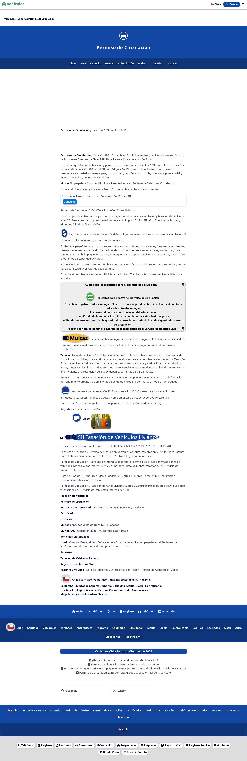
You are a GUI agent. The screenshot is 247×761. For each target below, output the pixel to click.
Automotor (85, 745)
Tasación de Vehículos (74, 495)
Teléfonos (27, 745)
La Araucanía (153, 586)
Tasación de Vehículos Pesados (79, 558)
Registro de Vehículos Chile (77, 564)
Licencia (95, 63)
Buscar (234, 4)
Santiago (86, 579)
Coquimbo (66, 586)
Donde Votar (110, 752)
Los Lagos (78, 590)
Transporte (232, 710)
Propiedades (128, 745)
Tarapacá (114, 579)
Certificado (85, 316)
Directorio (168, 611)
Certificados (68, 513)
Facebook (70, 690)
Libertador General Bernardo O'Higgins (100, 586)
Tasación (157, 63)
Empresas (149, 745)
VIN (112, 611)
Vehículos (15, 3)
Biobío (140, 586)
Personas (64, 745)
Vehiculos (106, 745)
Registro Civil (133, 636)
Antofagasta (129, 579)
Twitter (119, 690)
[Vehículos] (243, 4)
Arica (145, 590)
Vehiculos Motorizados (74, 536)
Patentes (66, 552)
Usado (64, 542)
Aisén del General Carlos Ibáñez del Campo (113, 590)
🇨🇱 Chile (216, 4)
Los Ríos (65, 590)
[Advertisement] (123, 95)
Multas (172, 63)
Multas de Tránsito (77, 710)
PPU (83, 63)
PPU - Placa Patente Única (77, 507)
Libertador (136, 628)
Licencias (66, 519)
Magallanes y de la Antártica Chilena (83, 594)
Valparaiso (100, 579)
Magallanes (112, 636)
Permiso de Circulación (119, 63)
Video (86, 418)
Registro (128, 611)
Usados (216, 710)
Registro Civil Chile (72, 569)
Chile (72, 63)
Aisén (227, 628)
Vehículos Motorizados (193, 710)
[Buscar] (227, 4)
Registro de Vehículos (89, 611)
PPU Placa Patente (34, 710)
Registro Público (199, 745)
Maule (130, 586)
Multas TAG (67, 530)
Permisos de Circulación (75, 155)
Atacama (144, 579)
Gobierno (222, 745)
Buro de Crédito (136, 752)
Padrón (142, 63)
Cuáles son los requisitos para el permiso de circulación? (121, 284)
